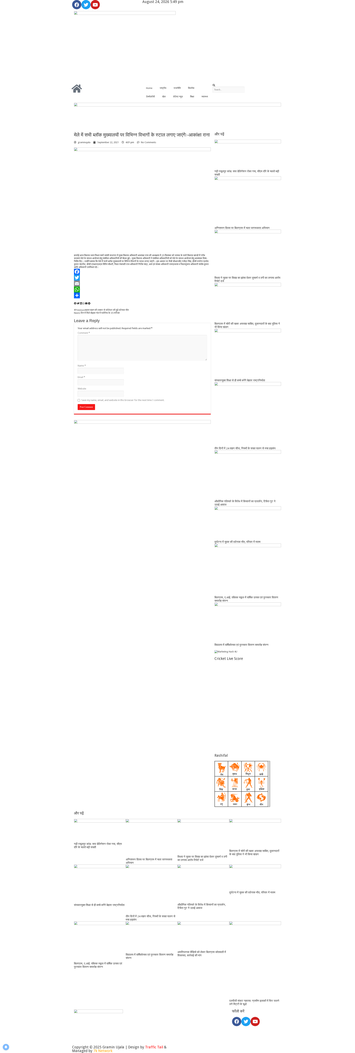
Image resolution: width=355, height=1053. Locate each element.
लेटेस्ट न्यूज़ (178, 96)
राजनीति (177, 88)
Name (82, 365)
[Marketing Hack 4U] (225, 651)
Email (81, 377)
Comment (84, 332)
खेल (164, 96)
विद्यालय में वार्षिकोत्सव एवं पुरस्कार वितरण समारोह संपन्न (241, 645)
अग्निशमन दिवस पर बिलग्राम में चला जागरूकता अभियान (242, 228)
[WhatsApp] (142, 289)
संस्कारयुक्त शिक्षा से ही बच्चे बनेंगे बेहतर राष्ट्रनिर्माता (239, 380)
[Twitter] (86, 4)
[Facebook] (76, 4)
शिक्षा (192, 96)
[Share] (142, 295)
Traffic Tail (154, 1047)
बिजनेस (191, 88)
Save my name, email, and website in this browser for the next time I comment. (122, 400)
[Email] (142, 283)
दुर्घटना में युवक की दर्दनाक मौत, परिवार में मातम (237, 542)
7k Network (102, 1051)
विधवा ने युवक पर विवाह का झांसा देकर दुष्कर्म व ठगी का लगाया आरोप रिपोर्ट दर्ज (202, 858)
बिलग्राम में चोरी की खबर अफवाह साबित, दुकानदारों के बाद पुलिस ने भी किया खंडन (254, 852)
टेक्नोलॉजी (150, 96)
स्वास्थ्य (205, 96)
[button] (248, 85)
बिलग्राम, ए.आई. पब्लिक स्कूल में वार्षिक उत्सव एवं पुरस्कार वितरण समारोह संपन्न (98, 965)
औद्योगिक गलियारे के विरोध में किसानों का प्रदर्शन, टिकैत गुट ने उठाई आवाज (202, 906)
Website (82, 388)
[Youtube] (95, 4)
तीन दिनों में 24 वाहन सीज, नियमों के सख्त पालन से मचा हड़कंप (244, 448)
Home (149, 88)
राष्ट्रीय (163, 88)
